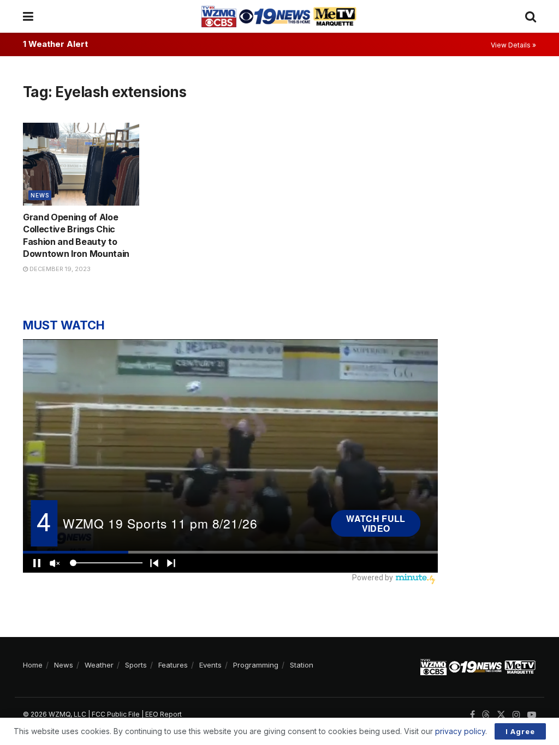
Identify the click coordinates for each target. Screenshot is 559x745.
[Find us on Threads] (486, 715)
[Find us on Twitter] (501, 714)
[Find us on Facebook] (472, 714)
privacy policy (460, 731)
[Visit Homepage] (278, 16)
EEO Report (163, 714)
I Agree (520, 731)
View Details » (513, 45)
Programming (255, 664)
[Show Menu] (28, 16)
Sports (136, 664)
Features (173, 664)
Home (33, 664)
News (40, 195)
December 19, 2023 (59, 269)
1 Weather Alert (55, 44)
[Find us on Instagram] (516, 714)
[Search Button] (530, 16)
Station (301, 664)
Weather (99, 664)
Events (210, 664)
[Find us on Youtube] (531, 714)
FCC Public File (116, 714)
